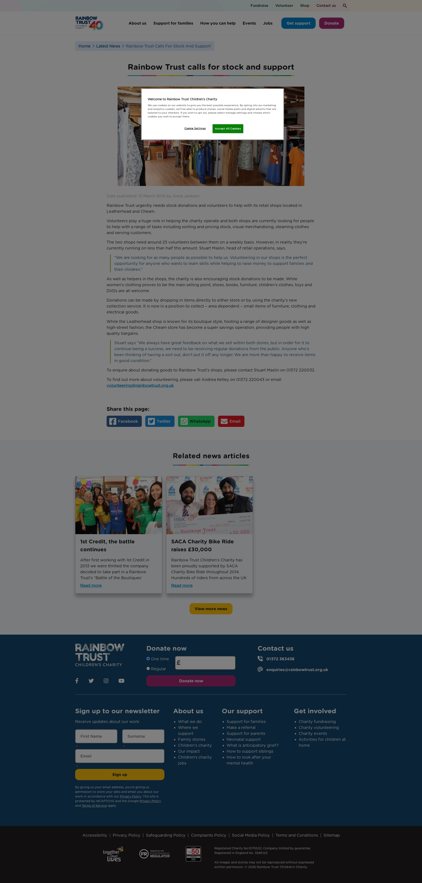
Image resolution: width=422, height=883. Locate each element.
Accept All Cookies (228, 128)
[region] (212, 114)
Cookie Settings (195, 128)
